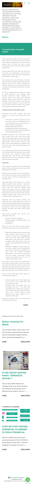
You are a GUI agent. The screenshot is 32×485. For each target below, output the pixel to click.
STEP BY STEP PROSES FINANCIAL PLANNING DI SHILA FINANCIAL (15, 429)
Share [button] (25, 305)
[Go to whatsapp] (28, 479)
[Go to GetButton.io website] (28, 483)
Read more (25, 342)
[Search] (24, 3)
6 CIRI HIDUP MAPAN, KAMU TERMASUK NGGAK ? (14, 375)
